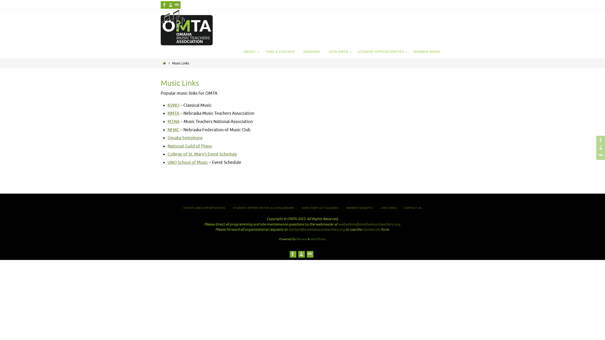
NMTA (173, 113)
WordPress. (318, 239)
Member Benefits (359, 208)
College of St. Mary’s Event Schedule (202, 154)
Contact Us (413, 208)
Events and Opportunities (204, 208)
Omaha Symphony (185, 137)
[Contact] (177, 5)
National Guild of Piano (190, 146)
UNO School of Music (188, 162)
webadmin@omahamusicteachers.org (369, 224)
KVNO (173, 105)
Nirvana (301, 239)
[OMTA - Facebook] (164, 5)
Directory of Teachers (320, 208)
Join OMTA (388, 208)
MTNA (174, 121)
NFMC (173, 129)
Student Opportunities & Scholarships (263, 208)
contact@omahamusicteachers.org (316, 229)
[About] (170, 5)
